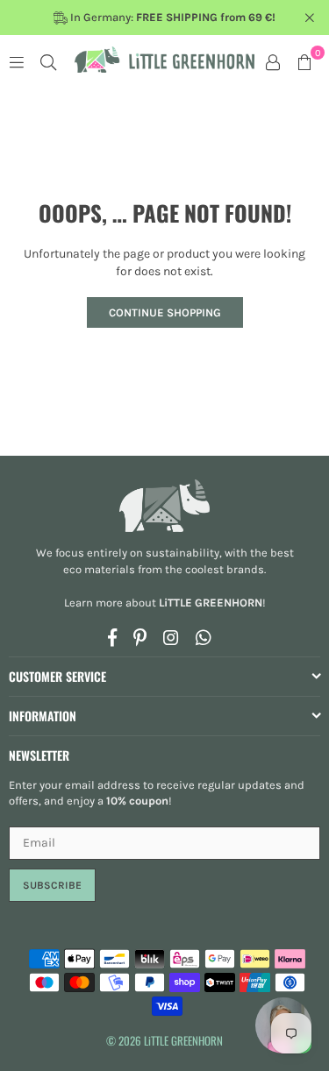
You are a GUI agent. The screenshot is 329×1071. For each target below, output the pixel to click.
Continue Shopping (165, 312)
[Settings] (273, 61)
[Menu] (16, 61)
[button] (304, 61)
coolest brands (224, 569)
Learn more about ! (165, 602)
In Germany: (171, 17)
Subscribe (52, 885)
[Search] (48, 61)
